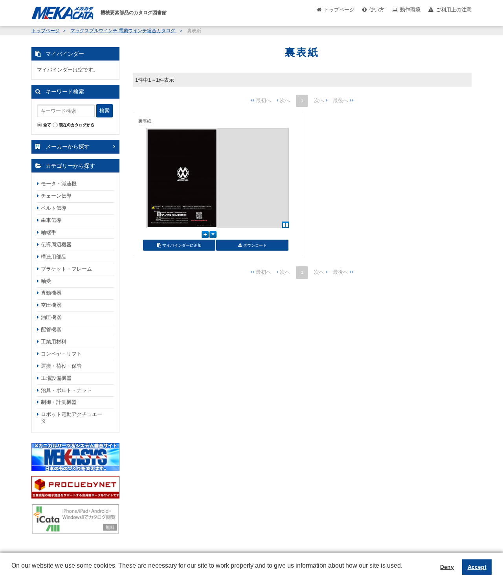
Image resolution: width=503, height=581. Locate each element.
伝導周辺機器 (56, 244)
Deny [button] (447, 567)
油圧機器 (51, 317)
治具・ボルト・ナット (66, 390)
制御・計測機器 (59, 402)
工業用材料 (53, 342)
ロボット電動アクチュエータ (71, 417)
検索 (104, 111)
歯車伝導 (51, 220)
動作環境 (410, 10)
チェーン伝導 (56, 196)
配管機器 (51, 329)
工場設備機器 (56, 378)
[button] (12, 571)
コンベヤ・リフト (61, 354)
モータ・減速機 (59, 184)
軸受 (46, 281)
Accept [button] (477, 567)
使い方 (376, 10)
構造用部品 (53, 257)
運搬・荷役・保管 (61, 366)
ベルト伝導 (53, 208)
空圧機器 (51, 305)
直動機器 (51, 293)
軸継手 (48, 232)
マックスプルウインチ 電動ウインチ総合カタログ (123, 30)
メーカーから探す (68, 146)
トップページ (339, 10)
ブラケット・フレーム (66, 269)
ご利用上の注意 (454, 10)
